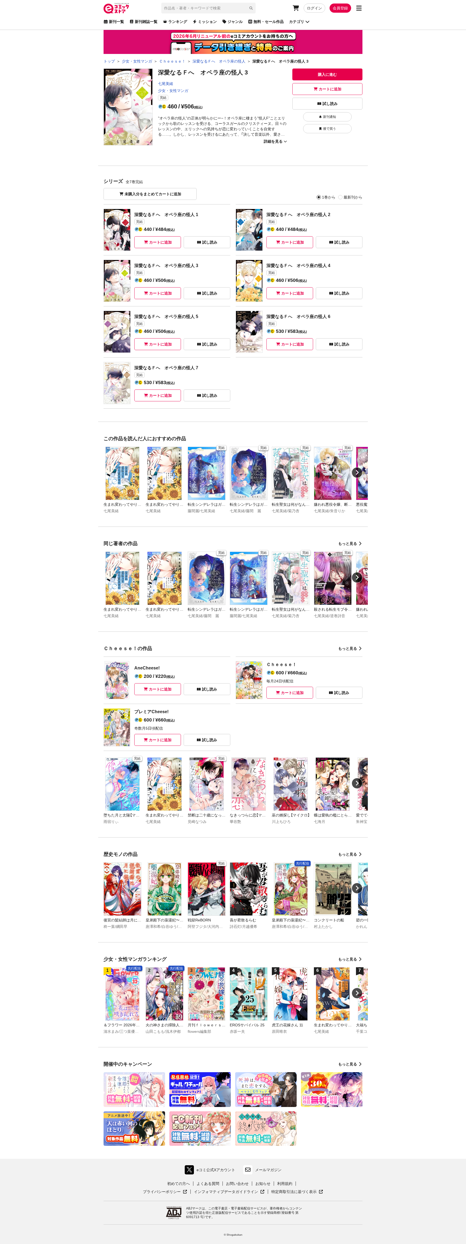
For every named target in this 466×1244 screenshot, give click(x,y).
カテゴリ (296, 21)
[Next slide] (357, 472)
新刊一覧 (116, 21)
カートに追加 (330, 89)
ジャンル (235, 21)
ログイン (314, 8)
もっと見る (347, 543)
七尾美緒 (165, 83)
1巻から (328, 197)
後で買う (329, 129)
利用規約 (284, 1183)
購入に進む (327, 74)
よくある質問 (208, 1183)
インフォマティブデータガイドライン (226, 1192)
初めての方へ (178, 1183)
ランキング (177, 21)
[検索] (251, 8)
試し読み (330, 103)
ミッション (207, 21)
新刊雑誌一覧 (146, 21)
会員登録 (340, 8)
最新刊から (353, 197)
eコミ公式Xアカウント (211, 1171)
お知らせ (262, 1183)
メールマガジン (268, 1170)
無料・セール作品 (268, 21)
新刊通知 (329, 117)
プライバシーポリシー (165, 1192)
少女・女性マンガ (173, 90)
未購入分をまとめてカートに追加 (153, 194)
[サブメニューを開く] (358, 8)
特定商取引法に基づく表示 (297, 1192)
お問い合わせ (237, 1183)
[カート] (295, 8)
